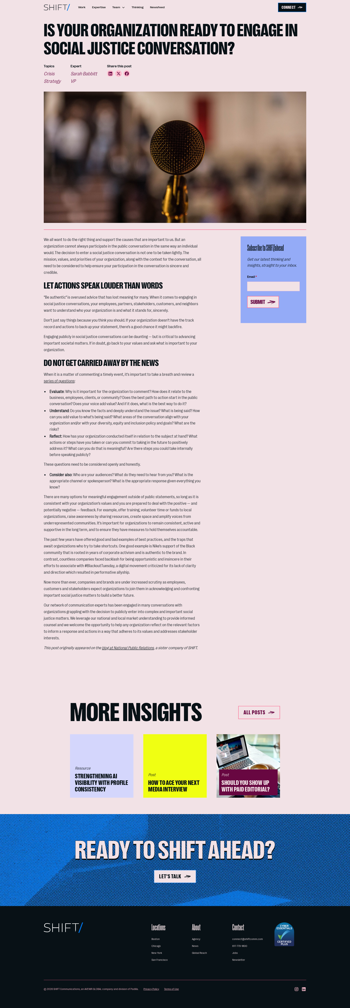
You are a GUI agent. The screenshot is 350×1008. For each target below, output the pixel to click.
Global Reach (199, 953)
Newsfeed (157, 7)
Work (81, 7)
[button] (118, 7)
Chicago (156, 946)
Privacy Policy (151, 989)
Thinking (137, 7)
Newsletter (238, 959)
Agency (196, 939)
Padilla (134, 989)
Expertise (99, 7)
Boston (155, 939)
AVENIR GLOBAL (93, 989)
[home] (57, 7)
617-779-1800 (239, 946)
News (195, 946)
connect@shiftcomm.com (247, 939)
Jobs (235, 953)
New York (156, 953)
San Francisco (159, 959)
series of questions (59, 381)
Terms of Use (171, 989)
